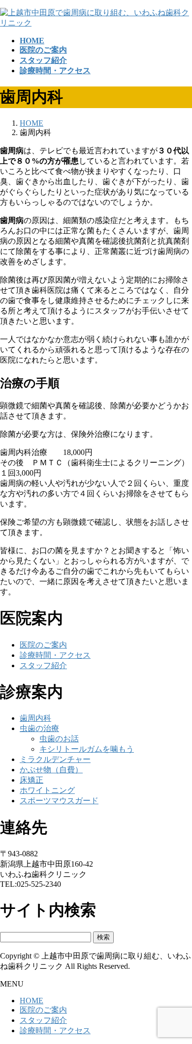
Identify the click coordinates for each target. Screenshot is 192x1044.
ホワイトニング (47, 790)
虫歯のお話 (59, 738)
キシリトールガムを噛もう (86, 749)
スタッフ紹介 (43, 665)
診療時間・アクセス (55, 655)
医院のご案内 (43, 645)
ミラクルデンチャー (55, 759)
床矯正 (31, 780)
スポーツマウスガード (59, 800)
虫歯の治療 (39, 728)
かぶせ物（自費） (51, 769)
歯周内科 (35, 718)
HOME (31, 1000)
